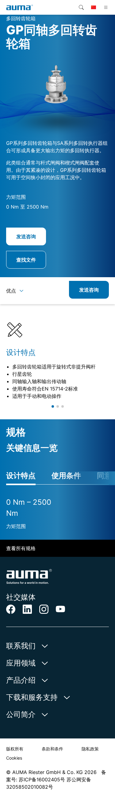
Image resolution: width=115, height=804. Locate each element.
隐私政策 (90, 748)
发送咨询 (26, 236)
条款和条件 (52, 748)
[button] (53, 406)
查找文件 (26, 260)
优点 (11, 291)
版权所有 (14, 748)
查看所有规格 (21, 548)
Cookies (14, 758)
